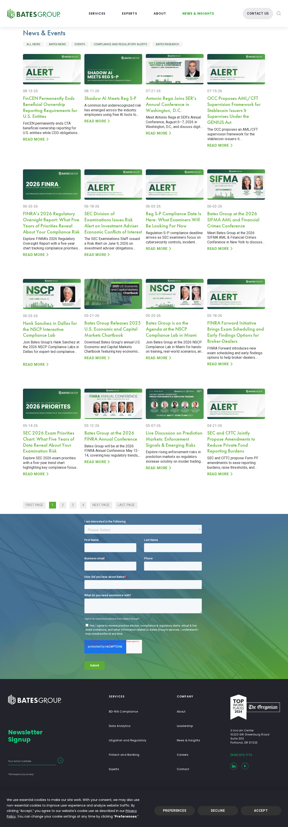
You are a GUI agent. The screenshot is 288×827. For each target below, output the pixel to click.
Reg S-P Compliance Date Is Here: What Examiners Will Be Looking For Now (173, 219)
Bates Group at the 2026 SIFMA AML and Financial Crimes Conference (233, 219)
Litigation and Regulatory (127, 740)
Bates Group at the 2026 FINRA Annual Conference (110, 436)
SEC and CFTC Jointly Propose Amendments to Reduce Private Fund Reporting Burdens (231, 442)
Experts (129, 13)
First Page (34, 505)
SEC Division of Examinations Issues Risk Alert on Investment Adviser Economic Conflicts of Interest (113, 222)
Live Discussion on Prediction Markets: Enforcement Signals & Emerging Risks (174, 439)
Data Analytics (120, 726)
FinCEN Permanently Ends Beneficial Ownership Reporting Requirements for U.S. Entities (50, 107)
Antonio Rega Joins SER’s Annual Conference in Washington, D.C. (171, 104)
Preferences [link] (126, 816)
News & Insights (198, 13)
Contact (183, 769)
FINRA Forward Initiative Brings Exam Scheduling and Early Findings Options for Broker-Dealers (235, 332)
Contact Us (258, 13)
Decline (218, 810)
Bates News (57, 44)
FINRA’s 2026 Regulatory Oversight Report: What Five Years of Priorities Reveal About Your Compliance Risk (51, 222)
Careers (182, 755)
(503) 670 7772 (241, 755)
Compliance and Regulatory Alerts (120, 44)
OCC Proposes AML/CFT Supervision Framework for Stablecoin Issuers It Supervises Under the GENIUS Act (234, 110)
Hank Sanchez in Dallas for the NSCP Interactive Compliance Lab (50, 329)
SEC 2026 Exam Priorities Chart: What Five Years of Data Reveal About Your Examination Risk (48, 442)
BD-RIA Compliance (123, 711)
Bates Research (167, 44)
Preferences (175, 810)
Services (97, 13)
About (160, 13)
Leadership (185, 726)
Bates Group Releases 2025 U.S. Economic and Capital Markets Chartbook (112, 329)
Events (80, 44)
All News (33, 44)
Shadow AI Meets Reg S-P (110, 98)
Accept (261, 810)
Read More (34, 139)
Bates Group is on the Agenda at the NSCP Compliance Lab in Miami (171, 329)
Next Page (101, 505)
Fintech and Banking (124, 755)
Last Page (126, 505)
